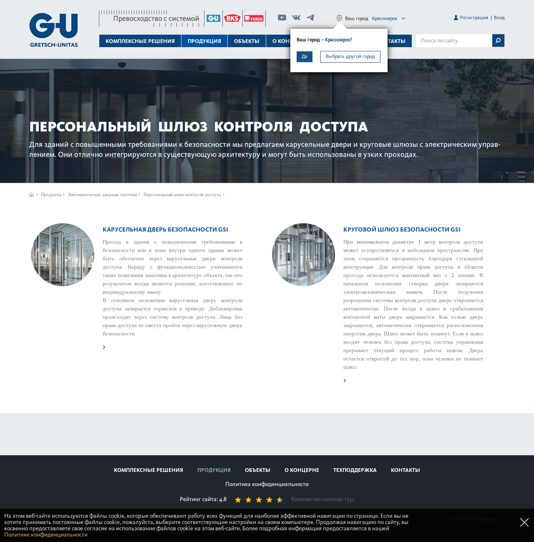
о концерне (302, 470)
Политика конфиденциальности (267, 484)
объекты (246, 41)
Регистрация (474, 17)
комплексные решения (148, 470)
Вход (499, 17)
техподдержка (355, 470)
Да (304, 56)
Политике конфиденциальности (46, 534)
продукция (214, 470)
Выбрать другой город (350, 56)
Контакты (391, 41)
